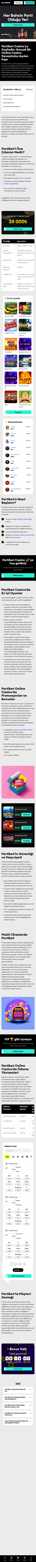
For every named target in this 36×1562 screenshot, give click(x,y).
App (5, 1560)
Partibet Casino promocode (23, 535)
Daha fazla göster (18, 1276)
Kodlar (24, 1560)
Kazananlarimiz (8, 103)
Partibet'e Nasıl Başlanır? (12, 106)
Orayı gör (18, 412)
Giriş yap (18, 3)
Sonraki (17, 1270)
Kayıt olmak (29, 3)
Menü (18, 1560)
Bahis (31, 1560)
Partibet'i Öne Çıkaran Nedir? (13, 95)
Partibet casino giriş (24, 519)
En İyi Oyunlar (7, 99)
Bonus (11, 1560)
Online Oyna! (18, 25)
